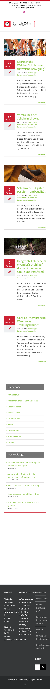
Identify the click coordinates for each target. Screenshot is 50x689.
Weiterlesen (42, 102)
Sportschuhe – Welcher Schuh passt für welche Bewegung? (31, 65)
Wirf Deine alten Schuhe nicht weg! (23, 485)
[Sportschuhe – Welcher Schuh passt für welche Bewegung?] (25, 47)
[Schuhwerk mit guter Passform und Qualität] (25, 173)
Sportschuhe (21, 75)
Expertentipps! (32, 73)
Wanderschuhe (31, 75)
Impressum (40, 592)
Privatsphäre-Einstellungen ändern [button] (40, 620)
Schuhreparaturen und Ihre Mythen (23, 494)
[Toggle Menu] (44, 25)
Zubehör (11, 442)
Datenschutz (40, 598)
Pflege (10, 424)
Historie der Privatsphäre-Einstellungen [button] (40, 634)
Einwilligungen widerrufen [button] (40, 646)
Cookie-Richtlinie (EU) (40, 607)
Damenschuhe (32, 122)
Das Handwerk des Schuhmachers (22, 400)
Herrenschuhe (32, 124)
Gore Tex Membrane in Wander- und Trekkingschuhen (31, 321)
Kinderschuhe (13, 418)
